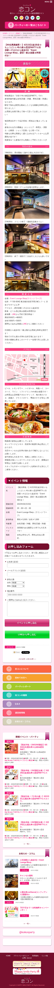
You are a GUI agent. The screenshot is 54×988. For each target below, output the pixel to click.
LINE (14, 314)
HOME (5, 33)
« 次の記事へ (22, 659)
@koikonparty (27, 932)
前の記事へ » (32, 659)
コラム (24, 870)
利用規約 (35, 956)
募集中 (18, 33)
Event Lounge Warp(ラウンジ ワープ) (26, 298)
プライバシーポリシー (21, 956)
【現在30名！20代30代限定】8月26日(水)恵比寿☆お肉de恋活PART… (33, 747)
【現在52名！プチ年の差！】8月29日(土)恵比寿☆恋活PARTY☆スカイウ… (34, 798)
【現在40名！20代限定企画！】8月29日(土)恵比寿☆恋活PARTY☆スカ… (34, 824)
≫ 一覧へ (27, 844)
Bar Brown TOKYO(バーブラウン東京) (18, 760)
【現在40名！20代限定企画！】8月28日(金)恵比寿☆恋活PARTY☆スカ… (34, 772)
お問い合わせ (27, 958)
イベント (11, 33)
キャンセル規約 (26, 875)
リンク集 (45, 956)
